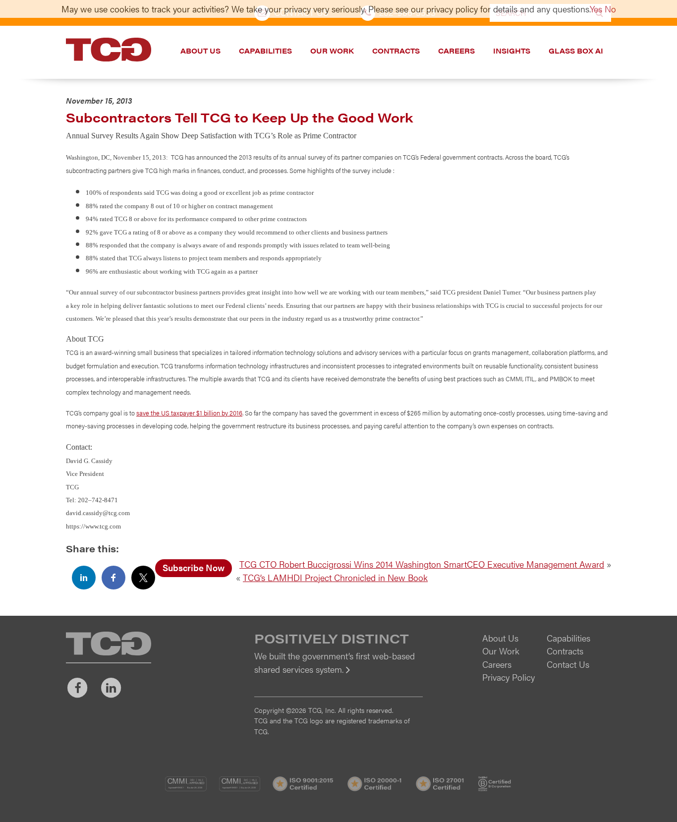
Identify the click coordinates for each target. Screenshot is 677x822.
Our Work (332, 51)
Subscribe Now (194, 567)
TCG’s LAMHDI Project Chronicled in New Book (335, 577)
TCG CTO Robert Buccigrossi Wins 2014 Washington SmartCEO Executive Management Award (421, 564)
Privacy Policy (508, 677)
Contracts (396, 51)
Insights (511, 51)
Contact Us (568, 664)
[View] (338, 676)
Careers (456, 51)
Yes (596, 8)
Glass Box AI (576, 51)
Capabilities (265, 51)
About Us (200, 51)
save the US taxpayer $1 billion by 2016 (189, 412)
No (610, 8)
